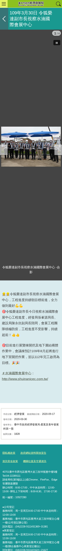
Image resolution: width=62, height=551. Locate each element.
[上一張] (4, 150)
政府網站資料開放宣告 (33, 452)
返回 (4, 19)
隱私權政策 (8, 452)
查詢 (58, 4)
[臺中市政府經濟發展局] (31, 4)
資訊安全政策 (10, 461)
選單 (4, 4)
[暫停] (56, 42)
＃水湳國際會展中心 (16, 373)
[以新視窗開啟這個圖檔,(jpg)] (31, 146)
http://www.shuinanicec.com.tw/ (25, 379)
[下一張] (58, 150)
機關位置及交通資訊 (34, 461)
